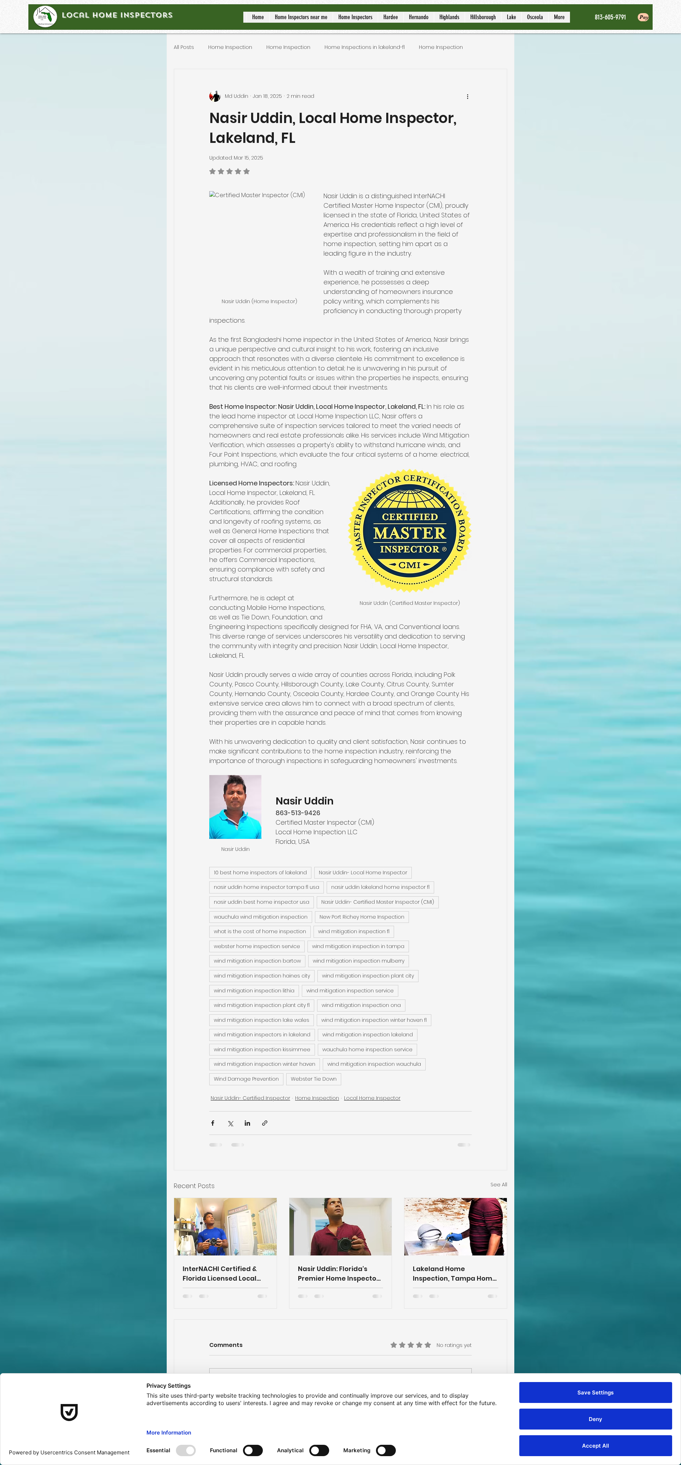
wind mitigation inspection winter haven (264, 1064)
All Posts (184, 47)
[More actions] (467, 96)
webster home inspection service (257, 946)
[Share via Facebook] (212, 1123)
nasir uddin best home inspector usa (261, 902)
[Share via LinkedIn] (247, 1123)
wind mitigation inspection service (350, 990)
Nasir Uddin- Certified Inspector (250, 1098)
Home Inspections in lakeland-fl (365, 47)
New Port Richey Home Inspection (362, 916)
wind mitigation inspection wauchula (374, 1064)
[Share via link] (264, 1123)
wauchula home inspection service (367, 1049)
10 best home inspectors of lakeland (260, 872)
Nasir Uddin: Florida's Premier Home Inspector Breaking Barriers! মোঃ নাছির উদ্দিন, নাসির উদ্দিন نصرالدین (338, 1273)
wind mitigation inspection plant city (368, 975)
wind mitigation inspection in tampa (358, 946)
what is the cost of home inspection (260, 931)
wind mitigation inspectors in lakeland (262, 1034)
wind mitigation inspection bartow (257, 960)
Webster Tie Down (314, 1078)
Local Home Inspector (372, 1098)
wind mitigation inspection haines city (262, 975)
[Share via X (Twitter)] (230, 1123)
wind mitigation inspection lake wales (261, 1020)
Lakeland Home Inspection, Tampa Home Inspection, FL (455, 1273)
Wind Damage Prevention (246, 1078)
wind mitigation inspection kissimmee (262, 1049)
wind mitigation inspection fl (353, 931)
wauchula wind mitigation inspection (261, 916)
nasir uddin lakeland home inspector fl (380, 887)
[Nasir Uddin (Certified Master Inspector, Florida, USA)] (340, 1226)
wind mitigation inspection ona (361, 1005)
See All (499, 1184)
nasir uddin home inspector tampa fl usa (266, 887)
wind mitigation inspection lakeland (367, 1034)
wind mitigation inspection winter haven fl (374, 1020)
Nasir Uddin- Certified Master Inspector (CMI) (377, 902)
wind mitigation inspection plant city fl (262, 1005)
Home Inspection (230, 47)
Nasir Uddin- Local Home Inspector (363, 872)
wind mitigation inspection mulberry (358, 960)
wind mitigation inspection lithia (254, 990)
